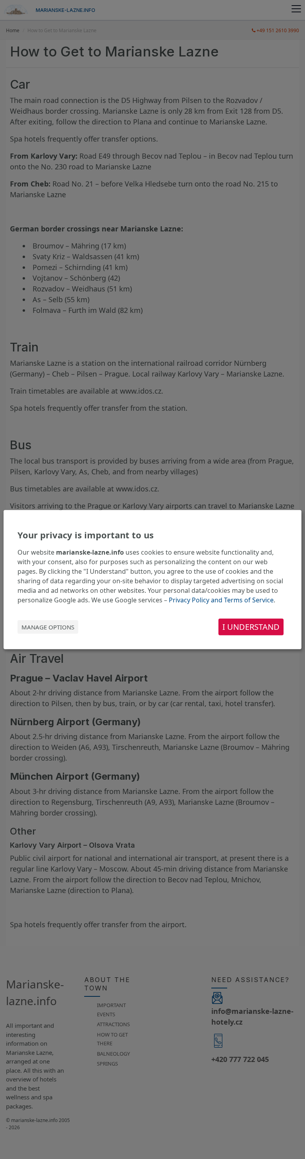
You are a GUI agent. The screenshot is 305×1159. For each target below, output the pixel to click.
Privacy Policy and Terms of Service (221, 600)
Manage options (47, 627)
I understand (251, 626)
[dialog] (152, 579)
